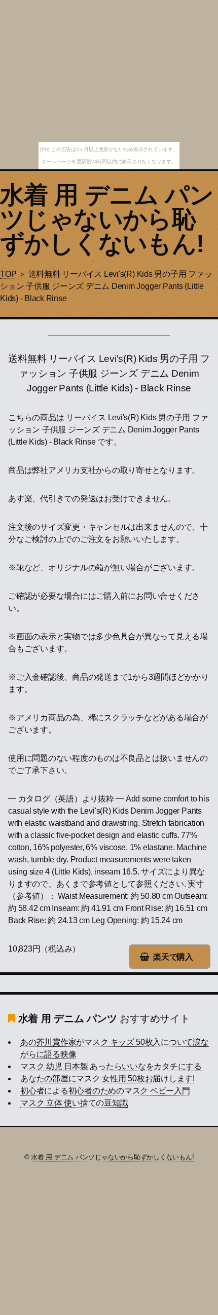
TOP (8, 274)
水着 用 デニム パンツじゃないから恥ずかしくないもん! (106, 219)
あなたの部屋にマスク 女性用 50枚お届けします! (107, 1078)
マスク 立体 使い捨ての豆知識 (74, 1103)
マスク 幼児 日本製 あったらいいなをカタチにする (111, 1066)
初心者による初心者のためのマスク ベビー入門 (105, 1090)
